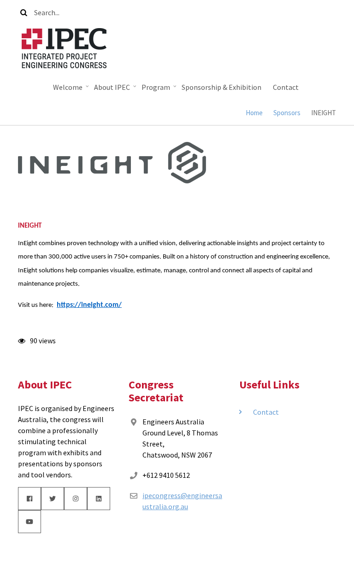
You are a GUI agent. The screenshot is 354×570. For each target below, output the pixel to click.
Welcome (65, 89)
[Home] (64, 47)
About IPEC (109, 89)
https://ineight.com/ (89, 305)
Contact (286, 87)
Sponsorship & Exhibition (221, 87)
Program (153, 89)
